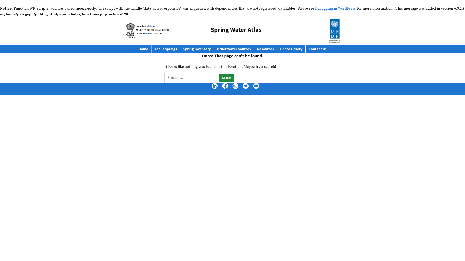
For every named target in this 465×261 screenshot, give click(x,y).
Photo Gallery (291, 49)
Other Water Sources (234, 49)
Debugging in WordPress (335, 8)
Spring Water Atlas (236, 30)
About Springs (165, 49)
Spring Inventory (197, 49)
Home (143, 49)
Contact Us (318, 49)
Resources (265, 49)
